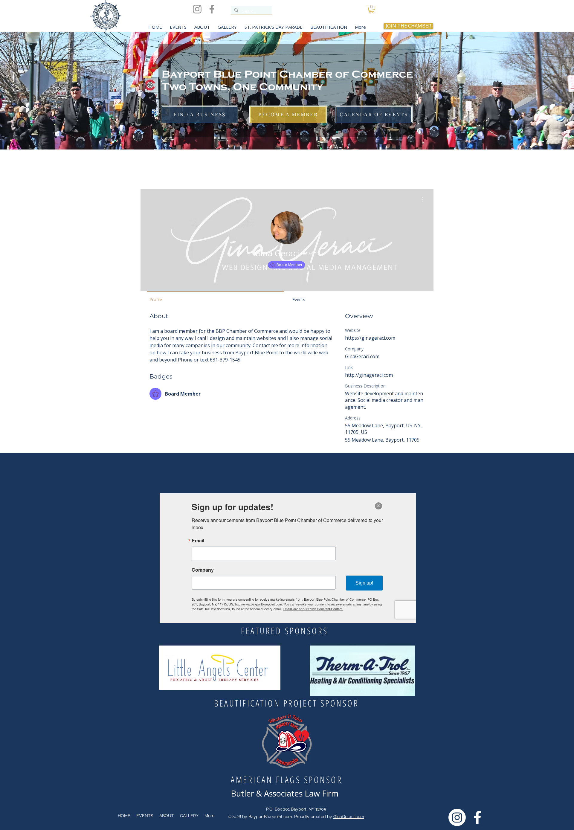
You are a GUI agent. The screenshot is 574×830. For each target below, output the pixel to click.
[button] (372, 9)
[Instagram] (197, 9)
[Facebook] (212, 9)
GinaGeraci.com (348, 816)
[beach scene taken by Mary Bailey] (287, 134)
